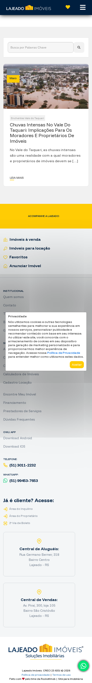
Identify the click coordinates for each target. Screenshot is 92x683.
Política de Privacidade (63, 353)
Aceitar (77, 364)
